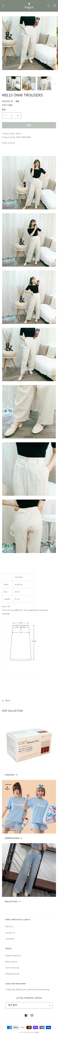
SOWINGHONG (12, 838)
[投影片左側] (3, 84)
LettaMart (10, 774)
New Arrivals (11, 901)
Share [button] (7, 700)
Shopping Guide (12, 973)
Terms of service (12, 967)
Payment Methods (13, 955)
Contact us (10, 932)
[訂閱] (49, 1005)
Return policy (11, 961)
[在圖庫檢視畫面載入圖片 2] (29, 83)
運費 (10, 105)
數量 (4, 109)
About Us (9, 926)
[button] (3, 6)
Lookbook (9, 938)
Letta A (26, 1032)
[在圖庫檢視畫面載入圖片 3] (44, 83)
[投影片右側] (55, 84)
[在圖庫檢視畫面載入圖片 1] (14, 83)
